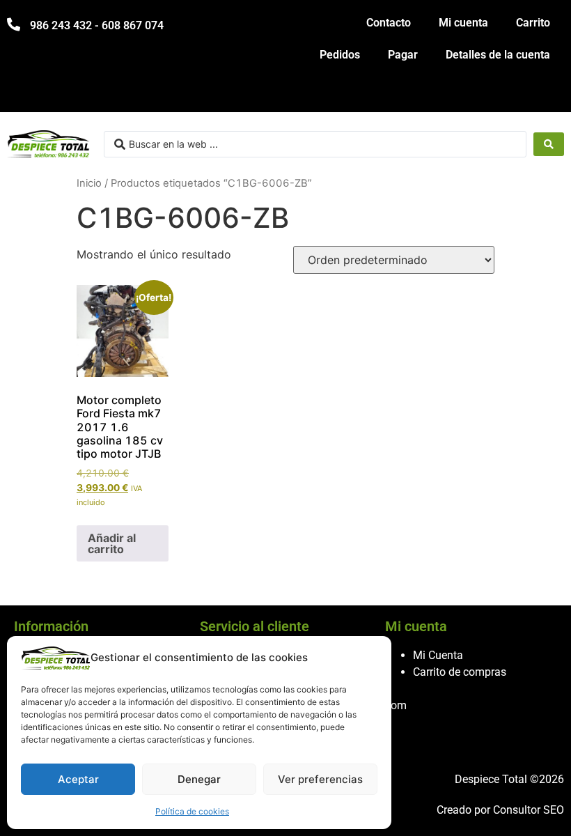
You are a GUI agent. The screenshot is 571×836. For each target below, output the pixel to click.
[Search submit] (548, 144)
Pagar (403, 54)
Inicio (89, 183)
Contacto (388, 22)
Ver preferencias (320, 779)
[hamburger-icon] (548, 95)
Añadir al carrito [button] (112, 543)
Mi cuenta (463, 22)
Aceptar (78, 779)
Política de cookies (192, 811)
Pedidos (340, 54)
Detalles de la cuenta (498, 54)
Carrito (533, 22)
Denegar (199, 779)
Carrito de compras (459, 672)
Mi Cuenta (438, 655)
